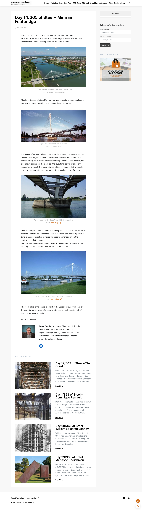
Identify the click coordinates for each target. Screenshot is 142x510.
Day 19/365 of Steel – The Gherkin (72, 365)
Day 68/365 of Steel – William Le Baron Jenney (72, 427)
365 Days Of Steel (81, 3)
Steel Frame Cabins (98, 3)
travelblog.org (56, 223)
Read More (59, 386)
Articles (54, 3)
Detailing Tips (65, 3)
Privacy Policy (28, 502)
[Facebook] (124, 498)
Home (46, 3)
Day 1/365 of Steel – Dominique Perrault (69, 396)
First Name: (104, 29)
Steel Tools (114, 3)
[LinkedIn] (129, 498)
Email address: (105, 37)
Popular (115, 14)
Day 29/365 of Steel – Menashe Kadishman (70, 458)
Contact (19, 502)
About (122, 3)
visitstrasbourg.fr (56, 299)
